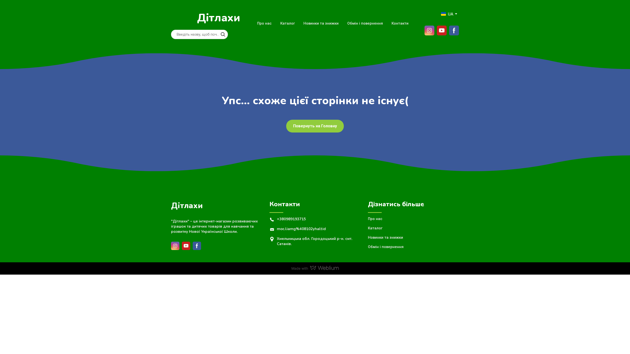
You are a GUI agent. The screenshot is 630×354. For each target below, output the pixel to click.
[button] (223, 34)
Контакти (400, 23)
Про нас (264, 23)
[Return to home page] (181, 18)
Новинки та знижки (321, 23)
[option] (447, 14)
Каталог (287, 23)
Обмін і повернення (365, 23)
